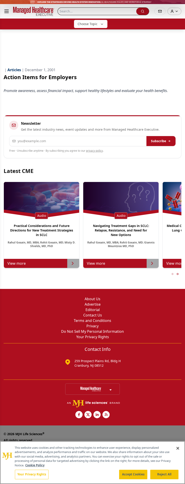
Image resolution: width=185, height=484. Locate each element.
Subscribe (158, 141)
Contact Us (92, 315)
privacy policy (94, 151)
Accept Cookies (133, 474)
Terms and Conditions (92, 320)
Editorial (93, 309)
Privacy (92, 325)
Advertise (93, 304)
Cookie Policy (34, 465)
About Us (92, 298)
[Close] (178, 448)
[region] (92, 462)
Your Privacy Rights (92, 336)
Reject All (164, 474)
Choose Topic (87, 24)
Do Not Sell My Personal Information (92, 331)
